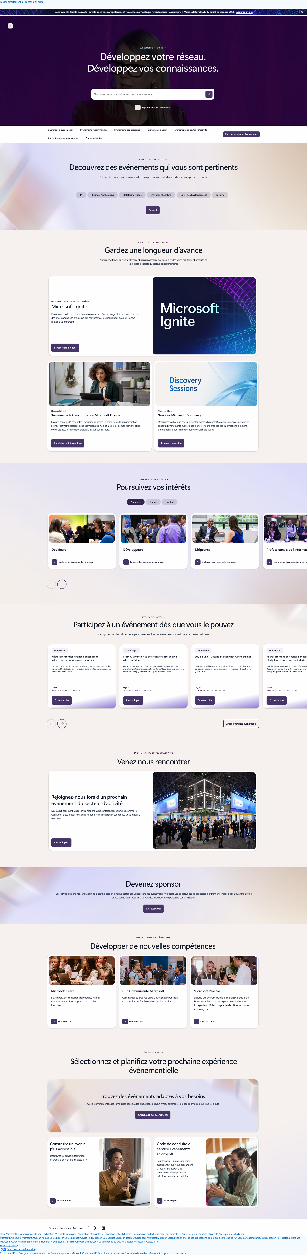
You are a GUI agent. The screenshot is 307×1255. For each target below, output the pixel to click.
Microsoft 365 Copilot (103, 1237)
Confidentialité (89, 1253)
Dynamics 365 (46, 1237)
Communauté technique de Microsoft (256, 1237)
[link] (60, 131)
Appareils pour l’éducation (40, 1233)
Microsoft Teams (123, 1237)
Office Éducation (123, 1233)
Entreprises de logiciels (38, 1241)
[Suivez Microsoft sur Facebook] (88, 1228)
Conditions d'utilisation (136, 1253)
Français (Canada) (9, 1245)
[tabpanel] (153, 551)
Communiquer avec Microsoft (66, 1253)
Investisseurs (139, 1241)
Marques (153, 1253)
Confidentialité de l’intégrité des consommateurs (25, 1253)
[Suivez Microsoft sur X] (95, 1228)
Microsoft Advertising (81, 1237)
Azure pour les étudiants (231, 1233)
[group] (81, 541)
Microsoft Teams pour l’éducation (72, 1233)
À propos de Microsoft (86, 1241)
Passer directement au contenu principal (22, 1)
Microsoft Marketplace (288, 1237)
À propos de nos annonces (172, 1253)
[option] (81, 195)
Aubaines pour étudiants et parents (200, 1233)
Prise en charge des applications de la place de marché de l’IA (205, 1237)
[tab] (136, 502)
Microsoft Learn (165, 1237)
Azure (35, 1237)
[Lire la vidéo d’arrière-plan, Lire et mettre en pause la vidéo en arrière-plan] (10, 25)
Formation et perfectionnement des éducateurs (157, 1233)
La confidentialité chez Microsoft (115, 1241)
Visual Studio (57, 1241)
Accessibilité (152, 1241)
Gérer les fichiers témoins (111, 1253)
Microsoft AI (6, 1237)
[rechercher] (209, 94)
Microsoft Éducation (16, 1233)
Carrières (69, 1241)
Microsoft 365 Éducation (102, 1233)
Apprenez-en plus (244, 11)
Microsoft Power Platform (13, 1241)
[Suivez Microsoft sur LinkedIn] (103, 1228)
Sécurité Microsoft (22, 1237)
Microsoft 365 (62, 1237)
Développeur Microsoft (145, 1237)
